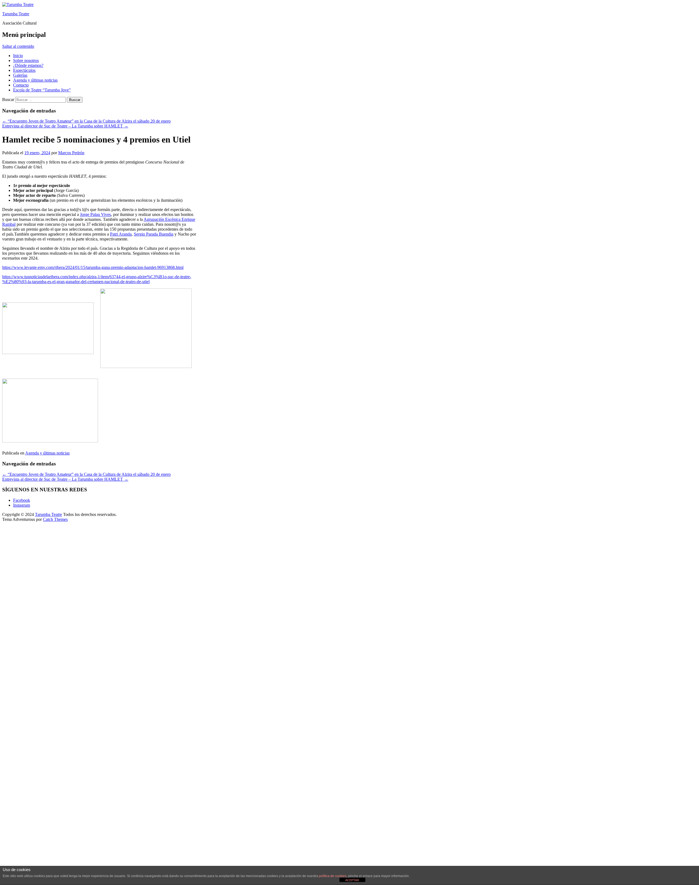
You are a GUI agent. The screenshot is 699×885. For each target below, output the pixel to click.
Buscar (8, 99)
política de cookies (332, 876)
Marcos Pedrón (71, 152)
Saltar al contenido (18, 46)
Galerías (20, 75)
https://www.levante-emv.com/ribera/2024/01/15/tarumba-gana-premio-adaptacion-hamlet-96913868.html (92, 267)
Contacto (21, 85)
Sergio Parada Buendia (153, 234)
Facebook (21, 500)
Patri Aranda (121, 234)
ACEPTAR (352, 880)
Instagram (21, 505)
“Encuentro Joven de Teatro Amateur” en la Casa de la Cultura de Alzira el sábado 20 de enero (86, 121)
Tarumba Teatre (15, 13)
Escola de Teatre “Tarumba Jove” (42, 90)
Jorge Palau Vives (95, 214)
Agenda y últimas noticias (35, 80)
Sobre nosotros (26, 60)
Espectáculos (24, 70)
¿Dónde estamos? (28, 65)
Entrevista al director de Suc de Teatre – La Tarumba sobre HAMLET (65, 126)
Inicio (18, 55)
